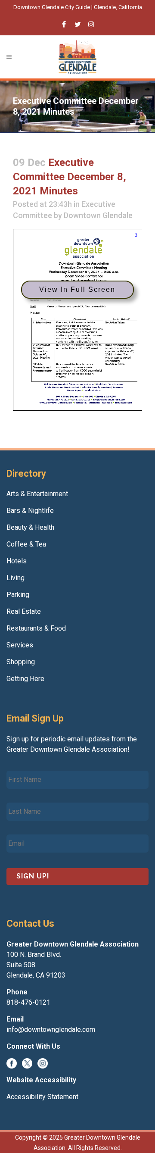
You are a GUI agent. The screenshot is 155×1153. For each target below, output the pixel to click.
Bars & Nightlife (30, 510)
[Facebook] (11, 1063)
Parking (17, 595)
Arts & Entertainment (37, 494)
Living (15, 578)
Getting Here (25, 679)
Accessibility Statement (42, 1097)
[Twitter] (27, 1063)
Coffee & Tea (26, 544)
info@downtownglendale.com (50, 1029)
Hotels (16, 561)
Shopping (20, 662)
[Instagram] (42, 1063)
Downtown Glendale (98, 215)
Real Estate (23, 611)
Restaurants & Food (36, 628)
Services (19, 645)
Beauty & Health (30, 527)
